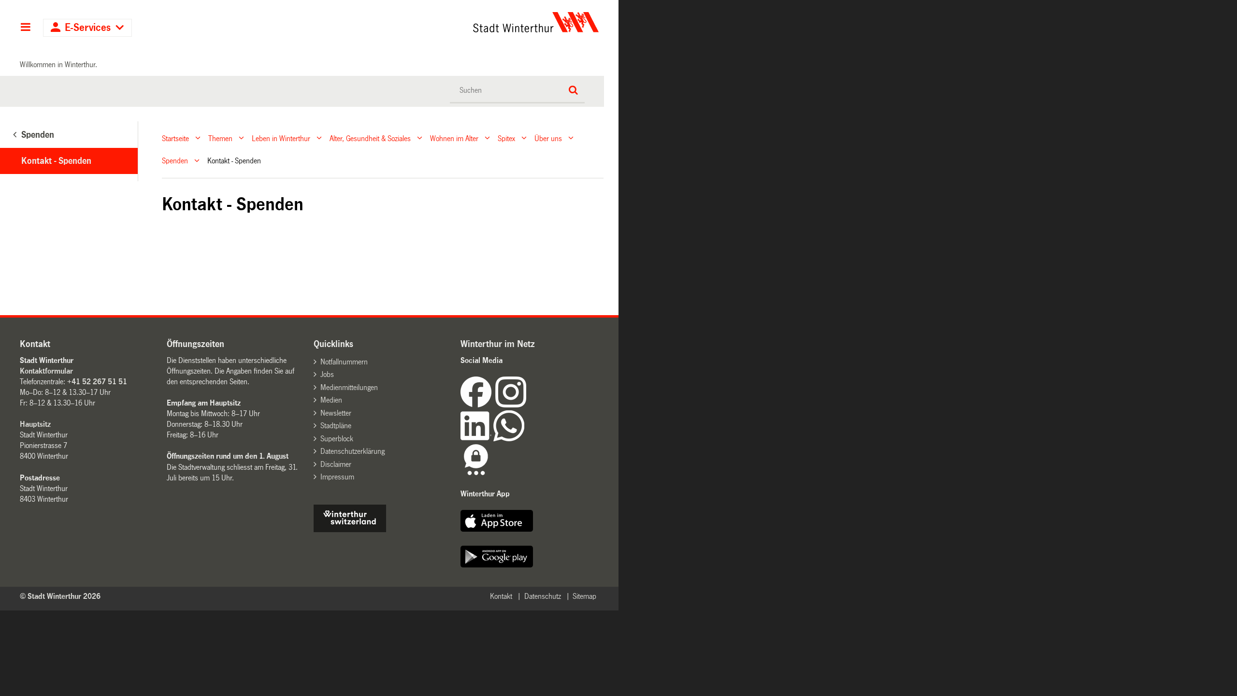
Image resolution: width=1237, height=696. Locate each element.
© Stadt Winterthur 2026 (60, 596)
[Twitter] (527, 405)
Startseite (175, 138)
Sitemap (584, 596)
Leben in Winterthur (281, 138)
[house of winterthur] (350, 529)
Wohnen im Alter (454, 138)
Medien (331, 400)
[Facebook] (477, 405)
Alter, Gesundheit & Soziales (370, 138)
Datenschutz (542, 596)
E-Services (88, 27)
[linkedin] (476, 439)
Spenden (175, 161)
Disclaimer (335, 464)
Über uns (548, 138)
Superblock (336, 439)
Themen (220, 138)
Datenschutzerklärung (352, 451)
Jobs (327, 374)
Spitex (506, 138)
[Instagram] (510, 405)
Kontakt (501, 596)
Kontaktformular (46, 371)
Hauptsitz (35, 424)
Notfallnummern (344, 362)
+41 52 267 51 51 (97, 381)
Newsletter (335, 413)
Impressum (337, 477)
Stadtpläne (335, 425)
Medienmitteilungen (349, 387)
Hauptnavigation (25, 28)
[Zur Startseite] (446, 22)
